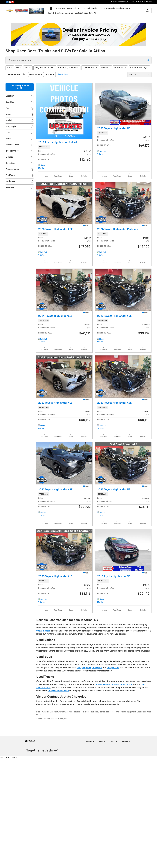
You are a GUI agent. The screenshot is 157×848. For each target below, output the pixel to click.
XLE (18, 68)
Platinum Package (139, 68)
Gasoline (105, 68)
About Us (69, 13)
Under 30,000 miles (68, 68)
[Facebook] (7, 2)
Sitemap (125, 741)
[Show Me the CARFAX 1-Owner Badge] (42, 167)
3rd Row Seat (89, 68)
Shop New (60, 8)
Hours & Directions (56, 13)
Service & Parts (123, 8)
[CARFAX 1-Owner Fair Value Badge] (101, 153)
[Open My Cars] (147, 10)
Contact (89, 741)
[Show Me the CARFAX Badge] (101, 601)
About (101, 741)
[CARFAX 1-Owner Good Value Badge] (101, 514)
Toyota (49, 74)
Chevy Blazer (113, 668)
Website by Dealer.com (30, 741)
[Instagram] (10, 2)
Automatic (120, 68)
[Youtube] (12, 2)
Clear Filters (62, 74)
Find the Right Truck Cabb (19, 87)
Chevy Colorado (102, 685)
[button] (64, 147)
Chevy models (43, 631)
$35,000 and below (44, 68)
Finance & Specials (106, 8)
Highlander (34, 74)
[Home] (10, 10)
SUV (10, 68)
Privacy (112, 741)
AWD (27, 68)
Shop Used (71, 8)
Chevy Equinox (84, 668)
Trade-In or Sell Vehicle (87, 8)
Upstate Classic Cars (84, 13)
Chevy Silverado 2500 (58, 691)
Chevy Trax (97, 668)
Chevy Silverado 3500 (121, 685)
